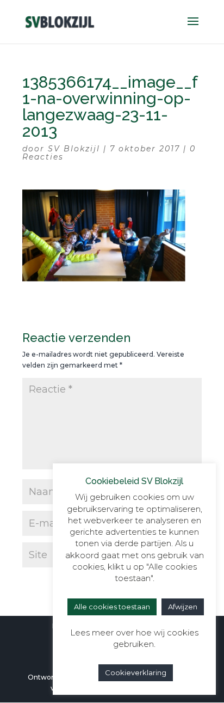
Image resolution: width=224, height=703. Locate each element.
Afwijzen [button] (182, 606)
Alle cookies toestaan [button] (112, 606)
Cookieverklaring (135, 672)
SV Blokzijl (74, 149)
